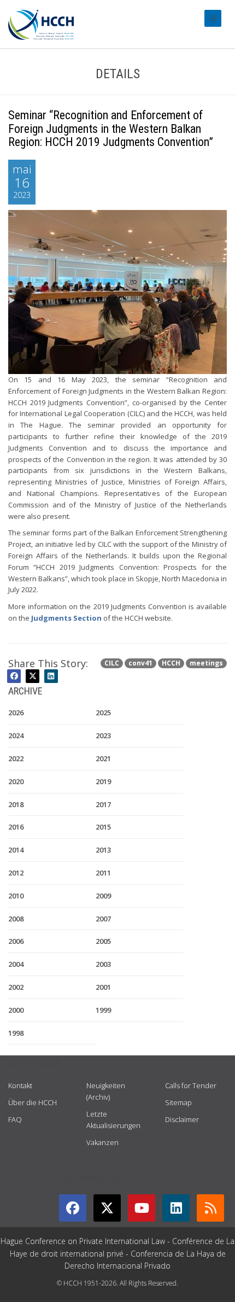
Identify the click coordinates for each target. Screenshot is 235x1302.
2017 (103, 804)
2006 (16, 941)
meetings (206, 663)
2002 (16, 987)
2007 (103, 919)
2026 (16, 712)
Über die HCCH (32, 1102)
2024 (16, 735)
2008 (16, 919)
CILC (111, 663)
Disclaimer (182, 1119)
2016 (16, 827)
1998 (16, 1033)
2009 (103, 896)
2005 (103, 941)
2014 (16, 850)
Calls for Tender (190, 1085)
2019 (103, 781)
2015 (103, 827)
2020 (16, 781)
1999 (103, 1010)
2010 (16, 896)
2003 (103, 964)
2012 (16, 873)
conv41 (140, 663)
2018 (16, 804)
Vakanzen (102, 1142)
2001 (103, 987)
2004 (16, 964)
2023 (103, 735)
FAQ (15, 1119)
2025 (103, 712)
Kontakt (20, 1085)
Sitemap (178, 1102)
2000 (16, 1010)
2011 (103, 873)
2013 (103, 850)
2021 (103, 758)
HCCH (171, 663)
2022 (16, 758)
